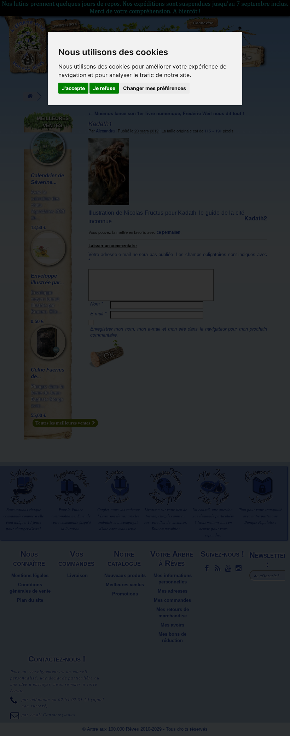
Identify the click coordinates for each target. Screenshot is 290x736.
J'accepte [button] (73, 88)
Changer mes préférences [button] (154, 88)
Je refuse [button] (104, 88)
